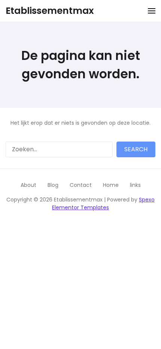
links (135, 185)
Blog (53, 185)
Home (111, 185)
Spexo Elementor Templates (103, 203)
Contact (81, 185)
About (28, 185)
